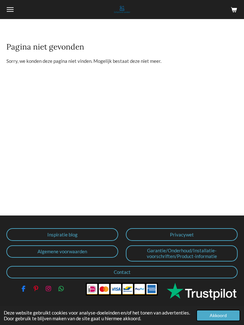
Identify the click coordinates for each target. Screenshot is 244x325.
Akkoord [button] (218, 315)
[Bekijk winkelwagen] (234, 9)
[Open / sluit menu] (10, 9)
